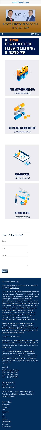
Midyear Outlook (22, 214)
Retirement (5, 405)
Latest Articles (6, 422)
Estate (4, 409)
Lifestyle (4, 419)
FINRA (4, 347)
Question (5, 255)
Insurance (5, 412)
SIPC (9, 347)
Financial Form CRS (12, 281)
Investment (5, 407)
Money (4, 417)
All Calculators (6, 426)
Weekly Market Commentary (22, 91)
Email (3, 248)
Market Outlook (22, 176)
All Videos (5, 424)
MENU (34, 34)
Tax (3, 414)
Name (4, 241)
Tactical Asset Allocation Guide (22, 129)
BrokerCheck (14, 288)
